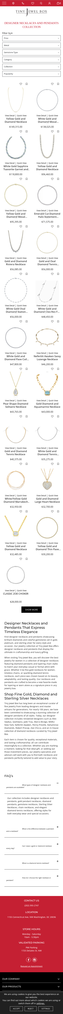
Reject (31, 1008)
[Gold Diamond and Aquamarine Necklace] (47, 385)
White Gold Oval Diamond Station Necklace (16, 311)
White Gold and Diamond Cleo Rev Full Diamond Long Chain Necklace (47, 313)
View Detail (10, 115)
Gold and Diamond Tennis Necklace (16, 452)
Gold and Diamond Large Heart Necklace (47, 500)
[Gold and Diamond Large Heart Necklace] (47, 480)
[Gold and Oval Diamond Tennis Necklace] (47, 242)
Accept (16, 1008)
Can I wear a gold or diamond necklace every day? (29, 848)
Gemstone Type (11, 52)
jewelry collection (26, 646)
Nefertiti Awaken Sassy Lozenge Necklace (47, 357)
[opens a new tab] (28, 959)
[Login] (49, 3)
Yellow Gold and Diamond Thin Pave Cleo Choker (47, 549)
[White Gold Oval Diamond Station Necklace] (15, 290)
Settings (45, 1008)
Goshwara (17, 721)
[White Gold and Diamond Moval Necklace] (47, 100)
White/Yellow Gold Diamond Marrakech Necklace (16, 501)
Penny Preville (39, 724)
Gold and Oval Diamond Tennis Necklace (47, 264)
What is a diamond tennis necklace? (27, 864)
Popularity (8, 73)
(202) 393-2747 (31, 905)
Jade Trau (28, 721)
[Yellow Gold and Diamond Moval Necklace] (15, 195)
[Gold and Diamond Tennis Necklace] (15, 432)
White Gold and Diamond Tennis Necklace (47, 454)
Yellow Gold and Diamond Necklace (16, 120)
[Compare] (26, 84)
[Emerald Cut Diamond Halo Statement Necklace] (47, 195)
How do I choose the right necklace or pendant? (28, 880)
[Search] (41, 3)
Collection (8, 66)
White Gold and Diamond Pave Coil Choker (16, 359)
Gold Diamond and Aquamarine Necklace (47, 405)
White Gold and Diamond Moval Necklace (47, 121)
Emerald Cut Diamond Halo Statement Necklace (47, 216)
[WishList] (32, 3)
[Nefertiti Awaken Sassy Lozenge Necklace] (47, 337)
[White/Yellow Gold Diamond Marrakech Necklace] (15, 480)
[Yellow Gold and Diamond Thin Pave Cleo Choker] (47, 527)
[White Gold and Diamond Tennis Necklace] (47, 432)
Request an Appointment (31, 966)
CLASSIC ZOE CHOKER (15, 593)
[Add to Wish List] (21, 84)
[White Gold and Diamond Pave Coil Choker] (15, 337)
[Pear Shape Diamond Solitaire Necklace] (15, 385)
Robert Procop (22, 728)
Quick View (22, 115)
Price (6, 38)
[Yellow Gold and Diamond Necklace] (15, 100)
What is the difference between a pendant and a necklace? (30, 831)
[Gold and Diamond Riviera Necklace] (15, 242)
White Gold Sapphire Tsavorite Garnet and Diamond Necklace (15, 169)
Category (8, 59)
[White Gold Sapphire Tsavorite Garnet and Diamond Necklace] (15, 147)
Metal (6, 45)
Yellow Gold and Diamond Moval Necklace (15, 216)
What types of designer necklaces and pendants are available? (28, 787)
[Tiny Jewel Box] (31, 12)
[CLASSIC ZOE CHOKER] (15, 575)
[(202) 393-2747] (24, 3)
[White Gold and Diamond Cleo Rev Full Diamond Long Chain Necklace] (47, 290)
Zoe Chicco (36, 728)
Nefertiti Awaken (23, 724)
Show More (31, 609)
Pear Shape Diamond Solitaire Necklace (15, 405)
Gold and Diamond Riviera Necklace (16, 262)
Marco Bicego (40, 721)
